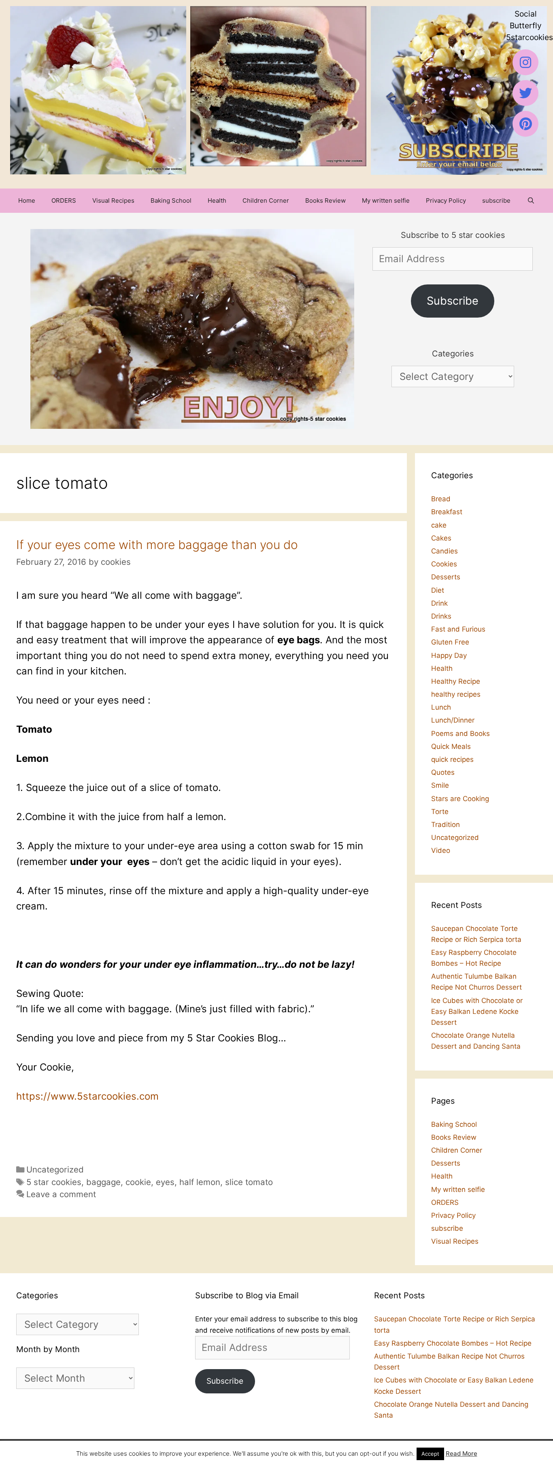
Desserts (445, 577)
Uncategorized (55, 1169)
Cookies (444, 564)
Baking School (171, 200)
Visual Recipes (113, 200)
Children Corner (265, 200)
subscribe (496, 200)
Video (440, 850)
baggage (103, 1182)
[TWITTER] (525, 93)
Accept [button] (430, 1453)
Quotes (443, 772)
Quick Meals (451, 746)
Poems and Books (460, 733)
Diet (437, 590)
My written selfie (386, 200)
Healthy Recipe (455, 681)
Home (26, 200)
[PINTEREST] (525, 124)
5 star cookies (53, 1182)
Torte (440, 812)
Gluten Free (450, 642)
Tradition (445, 824)
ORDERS (63, 200)
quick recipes (452, 759)
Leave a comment (61, 1194)
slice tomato (249, 1182)
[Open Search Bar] (530, 201)
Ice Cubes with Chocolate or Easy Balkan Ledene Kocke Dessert (477, 1011)
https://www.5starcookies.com (87, 1096)
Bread (441, 499)
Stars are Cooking (460, 799)
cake (439, 525)
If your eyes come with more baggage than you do (157, 544)
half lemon (199, 1182)
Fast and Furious (458, 629)
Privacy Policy (446, 200)
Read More (461, 1453)
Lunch (441, 707)
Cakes (441, 538)
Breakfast (446, 512)
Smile (440, 785)
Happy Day (449, 655)
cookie (138, 1182)
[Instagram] (525, 62)
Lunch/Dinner (452, 720)
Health (217, 200)
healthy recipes (456, 694)
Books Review (325, 200)
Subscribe (453, 300)
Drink (439, 603)
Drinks (441, 616)
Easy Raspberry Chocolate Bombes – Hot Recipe (453, 1343)
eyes (165, 1182)
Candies (444, 551)
